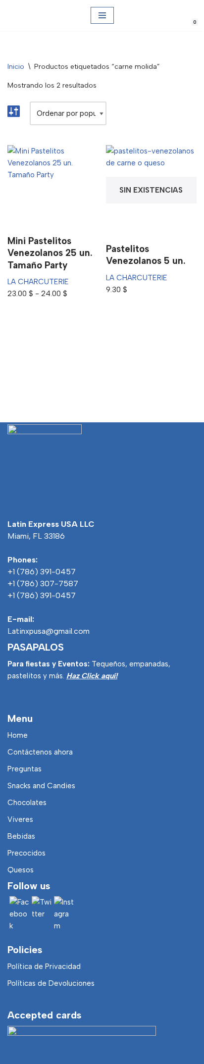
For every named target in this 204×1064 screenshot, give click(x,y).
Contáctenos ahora (40, 752)
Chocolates (27, 802)
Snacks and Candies (41, 785)
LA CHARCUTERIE (38, 281)
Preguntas (24, 768)
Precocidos (26, 853)
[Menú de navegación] (102, 15)
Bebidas (21, 836)
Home (17, 735)
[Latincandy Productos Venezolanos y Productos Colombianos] (16, 15)
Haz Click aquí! (91, 675)
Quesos (20, 869)
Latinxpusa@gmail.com (48, 631)
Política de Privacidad (44, 966)
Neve (48, 1054)
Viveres (20, 819)
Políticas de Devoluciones (51, 983)
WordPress (146, 1054)
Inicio (15, 66)
